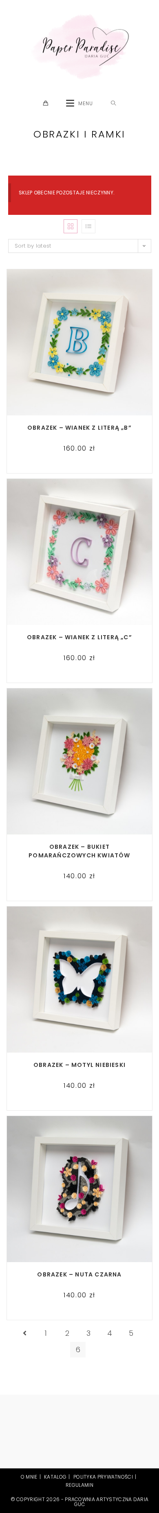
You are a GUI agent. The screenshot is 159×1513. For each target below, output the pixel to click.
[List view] (88, 226)
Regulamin (79, 1484)
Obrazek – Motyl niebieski (79, 1065)
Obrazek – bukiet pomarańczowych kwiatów (79, 851)
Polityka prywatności (103, 1476)
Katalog (55, 1476)
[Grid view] (70, 226)
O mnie (29, 1476)
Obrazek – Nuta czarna (79, 1274)
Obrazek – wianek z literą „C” (79, 637)
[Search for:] (113, 103)
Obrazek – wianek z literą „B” (79, 428)
